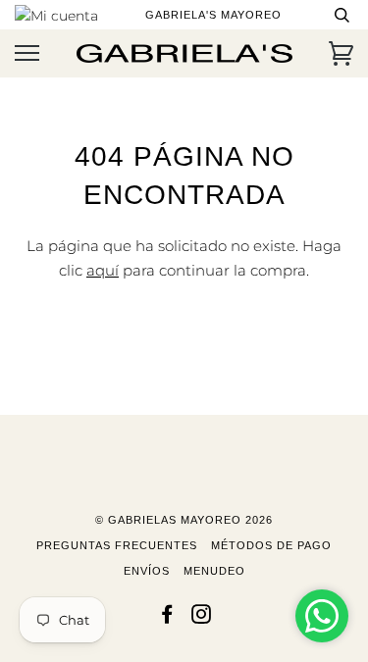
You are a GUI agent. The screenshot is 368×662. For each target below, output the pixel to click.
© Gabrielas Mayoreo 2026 (184, 520)
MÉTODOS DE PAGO (271, 545)
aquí (102, 270)
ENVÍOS (147, 571)
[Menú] (27, 53)
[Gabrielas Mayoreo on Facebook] (167, 618)
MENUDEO (214, 571)
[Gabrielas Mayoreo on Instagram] (201, 618)
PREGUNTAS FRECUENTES (116, 545)
